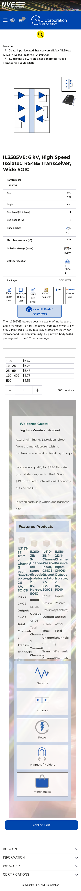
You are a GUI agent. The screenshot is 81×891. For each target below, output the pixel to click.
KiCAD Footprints (45, 295)
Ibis (59, 289)
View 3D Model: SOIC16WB (42, 311)
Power (42, 737)
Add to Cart (41, 825)
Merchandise (42, 791)
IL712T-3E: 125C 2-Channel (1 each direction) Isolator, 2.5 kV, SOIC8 (22, 569)
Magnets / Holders (42, 764)
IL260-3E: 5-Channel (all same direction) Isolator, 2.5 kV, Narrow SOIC (34, 572)
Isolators (42, 710)
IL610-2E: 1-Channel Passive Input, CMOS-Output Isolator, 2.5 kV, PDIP (59, 570)
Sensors (42, 683)
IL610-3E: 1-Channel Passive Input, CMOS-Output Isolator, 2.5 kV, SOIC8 (46, 570)
